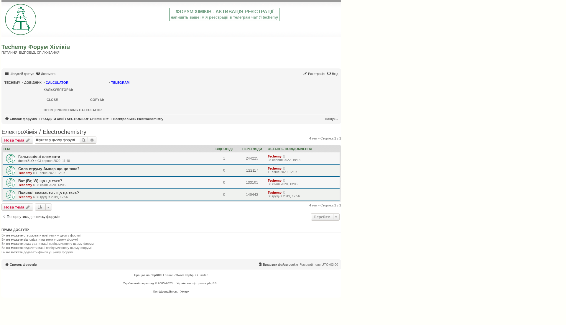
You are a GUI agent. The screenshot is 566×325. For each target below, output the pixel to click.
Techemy (275, 156)
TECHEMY (12, 82)
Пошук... (331, 119)
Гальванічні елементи (39, 157)
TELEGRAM (120, 82)
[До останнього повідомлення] (284, 156)
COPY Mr (97, 99)
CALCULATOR (57, 82)
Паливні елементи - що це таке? (48, 193)
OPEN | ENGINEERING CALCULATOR (73, 110)
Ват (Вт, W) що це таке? (40, 181)
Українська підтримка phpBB (197, 283)
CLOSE (52, 99)
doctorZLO (26, 160)
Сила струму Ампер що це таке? (49, 169)
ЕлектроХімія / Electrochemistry (43, 132)
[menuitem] (45, 73)
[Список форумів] (21, 18)
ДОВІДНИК (33, 82)
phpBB (155, 275)
